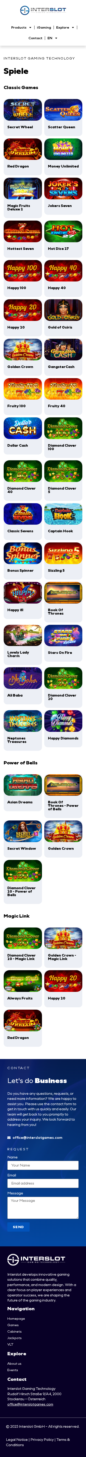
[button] (23, 117)
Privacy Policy (42, 1439)
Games (13, 1325)
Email (11, 1175)
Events (12, 1370)
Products (18, 27)
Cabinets (14, 1331)
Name (12, 1157)
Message (15, 1193)
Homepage (16, 1318)
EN (49, 38)
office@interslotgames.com (30, 1404)
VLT (10, 1344)
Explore (62, 27)
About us (14, 1363)
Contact (35, 38)
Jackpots (14, 1338)
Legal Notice (17, 1439)
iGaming (44, 27)
